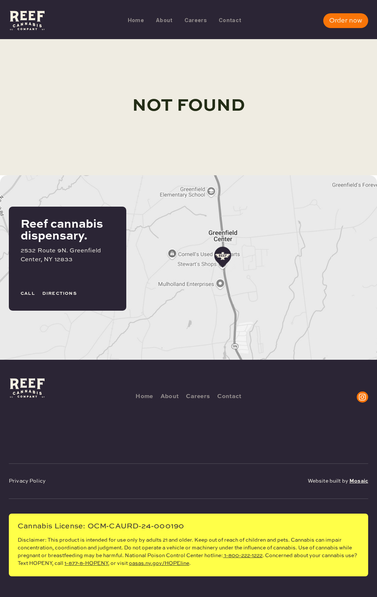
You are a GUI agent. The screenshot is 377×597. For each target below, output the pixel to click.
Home (136, 20)
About (164, 20)
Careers (195, 20)
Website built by (338, 481)
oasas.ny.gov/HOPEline (159, 563)
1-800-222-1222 (243, 555)
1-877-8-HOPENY (86, 563)
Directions (59, 293)
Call (28, 293)
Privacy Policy (27, 481)
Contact (230, 20)
